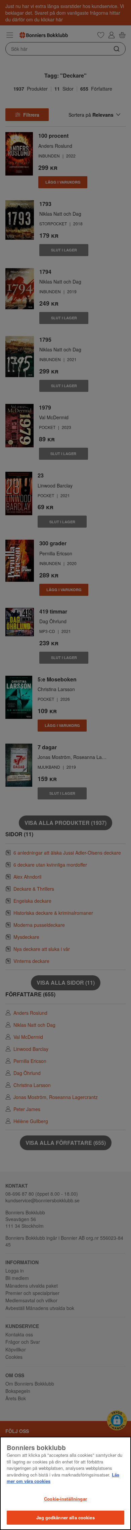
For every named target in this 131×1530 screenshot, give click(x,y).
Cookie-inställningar (65, 1499)
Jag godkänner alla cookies (65, 1517)
